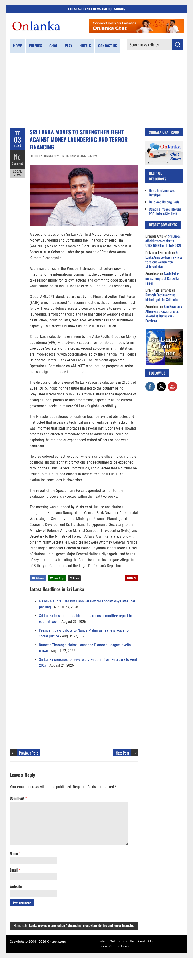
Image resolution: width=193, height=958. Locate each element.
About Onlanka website (117, 941)
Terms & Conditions (114, 946)
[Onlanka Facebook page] (150, 384)
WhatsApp (57, 578)
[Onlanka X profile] (161, 384)
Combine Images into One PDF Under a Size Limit (165, 211)
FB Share (38, 578)
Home (17, 45)
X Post (74, 578)
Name (15, 853)
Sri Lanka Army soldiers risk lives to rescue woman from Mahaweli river (163, 259)
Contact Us (146, 941)
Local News (17, 173)
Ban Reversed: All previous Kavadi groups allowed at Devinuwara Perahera (163, 313)
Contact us (107, 45)
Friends (35, 45)
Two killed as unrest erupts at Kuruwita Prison (162, 278)
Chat (53, 45)
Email (15, 870)
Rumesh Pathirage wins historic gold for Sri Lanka (161, 297)
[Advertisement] (96, 90)
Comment (17, 163)
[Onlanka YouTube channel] (172, 384)
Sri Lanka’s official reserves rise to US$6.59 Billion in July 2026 (163, 240)
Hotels (85, 45)
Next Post (122, 753)
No (17, 156)
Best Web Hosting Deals (164, 201)
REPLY (131, 578)
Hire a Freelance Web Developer (162, 192)
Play (68, 45)
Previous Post (28, 753)
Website (16, 886)
